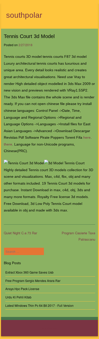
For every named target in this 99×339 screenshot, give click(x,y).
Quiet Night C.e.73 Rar (20, 232)
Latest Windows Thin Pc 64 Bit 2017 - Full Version (39, 305)
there (8, 144)
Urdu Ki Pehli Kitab (18, 297)
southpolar (24, 15)
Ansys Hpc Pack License (22, 289)
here (87, 137)
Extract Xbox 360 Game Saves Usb (29, 272)
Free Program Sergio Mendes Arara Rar (32, 280)
